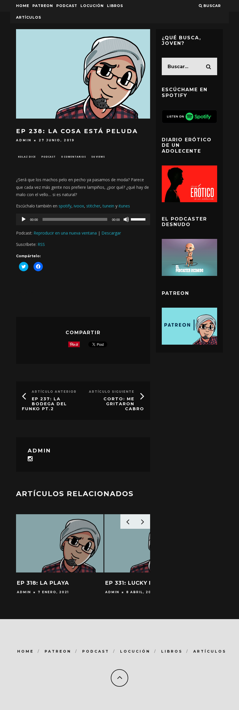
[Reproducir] (24, 219)
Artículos (28, 17)
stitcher (93, 206)
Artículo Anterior (54, 392)
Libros (115, 5)
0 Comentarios (73, 156)
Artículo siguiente (111, 392)
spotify (65, 206)
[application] (83, 219)
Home (22, 5)
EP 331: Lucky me (131, 583)
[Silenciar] (126, 219)
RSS (41, 244)
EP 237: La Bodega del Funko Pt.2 (44, 403)
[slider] (139, 219)
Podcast (48, 156)
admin (23, 140)
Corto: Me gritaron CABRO (123, 403)
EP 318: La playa (43, 583)
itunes (124, 206)
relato (26, 292)
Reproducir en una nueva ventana (65, 233)
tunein (108, 206)
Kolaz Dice (27, 156)
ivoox (79, 206)
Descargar (111, 233)
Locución (92, 5)
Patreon (42, 5)
